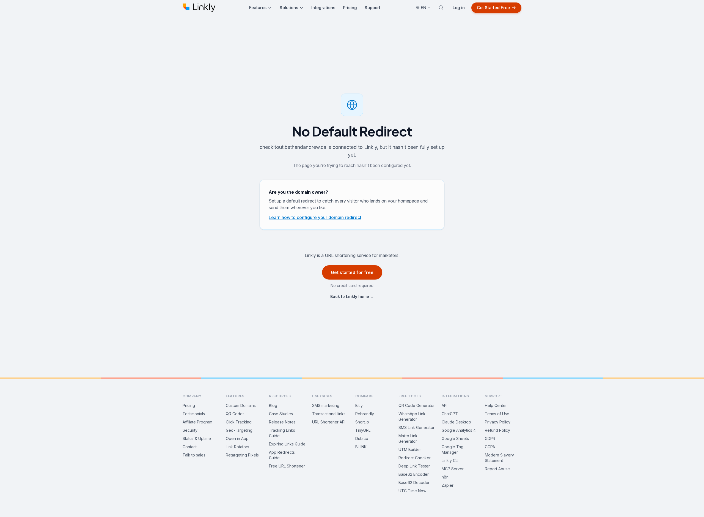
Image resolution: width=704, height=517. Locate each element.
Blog (273, 405)
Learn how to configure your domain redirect (315, 217)
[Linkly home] (199, 7)
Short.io (362, 422)
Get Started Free (493, 7)
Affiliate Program (197, 422)
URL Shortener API (328, 422)
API (444, 405)
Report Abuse (497, 468)
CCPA (490, 446)
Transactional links (328, 413)
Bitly (359, 405)
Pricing (350, 7)
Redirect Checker (414, 457)
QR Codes (235, 413)
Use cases (322, 396)
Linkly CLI (450, 460)
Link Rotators (237, 446)
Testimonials (194, 413)
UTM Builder (409, 449)
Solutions (289, 7)
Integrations (323, 7)
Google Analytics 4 (459, 430)
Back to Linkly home (352, 296)
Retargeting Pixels (242, 455)
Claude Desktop (456, 422)
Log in (459, 7)
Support (372, 7)
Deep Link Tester (414, 466)
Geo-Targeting (239, 430)
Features (257, 7)
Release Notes (282, 422)
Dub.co (361, 438)
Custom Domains (241, 405)
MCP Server (453, 468)
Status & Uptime (197, 438)
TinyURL (362, 430)
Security (190, 430)
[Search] (441, 8)
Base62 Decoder (414, 482)
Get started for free (352, 272)
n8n (445, 477)
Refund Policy (497, 430)
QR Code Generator (416, 405)
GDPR (490, 438)
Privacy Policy (497, 422)
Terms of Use (497, 413)
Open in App (237, 438)
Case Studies (281, 413)
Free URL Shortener (287, 466)
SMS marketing (325, 405)
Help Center (496, 405)
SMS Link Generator (416, 427)
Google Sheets (455, 438)
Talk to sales (194, 455)
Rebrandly (364, 413)
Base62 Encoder (413, 474)
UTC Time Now (412, 490)
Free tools (409, 396)
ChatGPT (450, 413)
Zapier (447, 485)
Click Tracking (239, 422)
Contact (190, 446)
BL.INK (361, 446)
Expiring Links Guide (287, 444)
